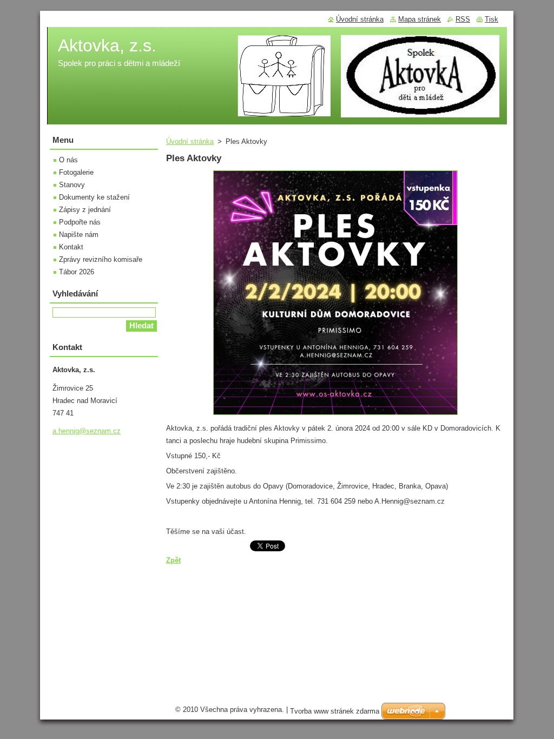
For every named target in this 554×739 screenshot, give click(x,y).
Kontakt (71, 247)
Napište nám (78, 234)
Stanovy (72, 185)
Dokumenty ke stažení (94, 197)
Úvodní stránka (190, 141)
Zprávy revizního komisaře (100, 259)
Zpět (173, 560)
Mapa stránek (419, 19)
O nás (68, 160)
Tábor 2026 (76, 272)
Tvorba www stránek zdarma (334, 711)
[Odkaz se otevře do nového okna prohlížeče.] (335, 415)
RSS (463, 19)
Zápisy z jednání (85, 210)
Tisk (491, 19)
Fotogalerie (76, 172)
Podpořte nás (80, 222)
